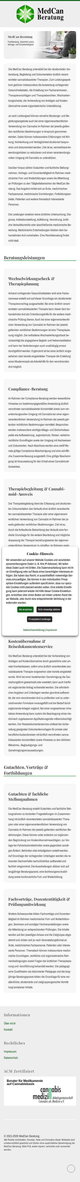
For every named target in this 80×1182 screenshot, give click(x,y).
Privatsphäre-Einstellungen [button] (40, 619)
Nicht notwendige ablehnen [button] (49, 609)
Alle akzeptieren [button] (25, 609)
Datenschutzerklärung (33, 630)
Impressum (10, 1051)
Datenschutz (11, 1057)
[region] (40, 45)
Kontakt (8, 1029)
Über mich (10, 1023)
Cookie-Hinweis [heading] (40, 553)
